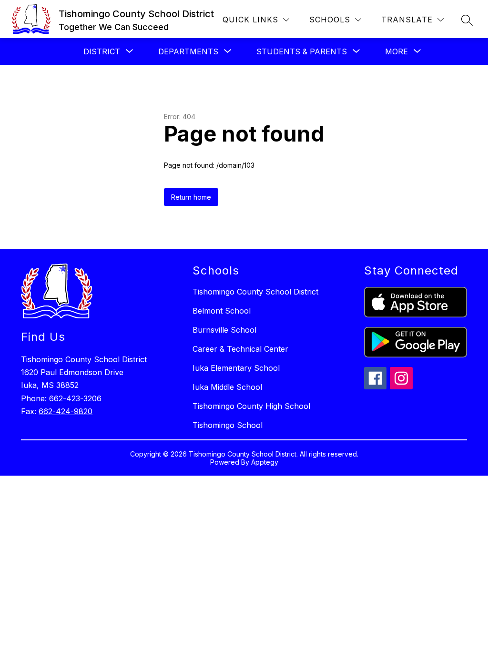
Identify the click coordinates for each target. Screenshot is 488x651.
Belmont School (222, 310)
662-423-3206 (75, 398)
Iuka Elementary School (236, 368)
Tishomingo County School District (255, 291)
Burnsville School (224, 330)
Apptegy (264, 462)
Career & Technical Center (240, 349)
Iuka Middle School (227, 387)
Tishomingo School (228, 425)
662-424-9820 (65, 411)
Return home (191, 197)
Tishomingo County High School (251, 406)
